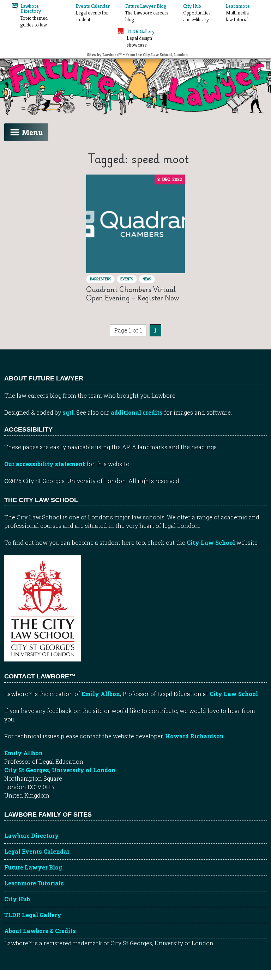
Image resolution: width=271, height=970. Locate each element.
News (147, 278)
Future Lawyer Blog (33, 867)
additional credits (137, 412)
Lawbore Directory (31, 835)
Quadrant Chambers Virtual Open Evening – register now (132, 293)
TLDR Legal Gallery (32, 915)
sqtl (68, 412)
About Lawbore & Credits (40, 930)
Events (126, 278)
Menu (32, 132)
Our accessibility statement (44, 464)
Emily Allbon (101, 693)
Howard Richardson (194, 736)
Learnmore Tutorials (34, 883)
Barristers (100, 278)
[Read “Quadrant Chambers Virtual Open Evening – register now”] (135, 224)
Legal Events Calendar (37, 851)
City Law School (211, 542)
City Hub (17, 899)
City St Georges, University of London (59, 770)
